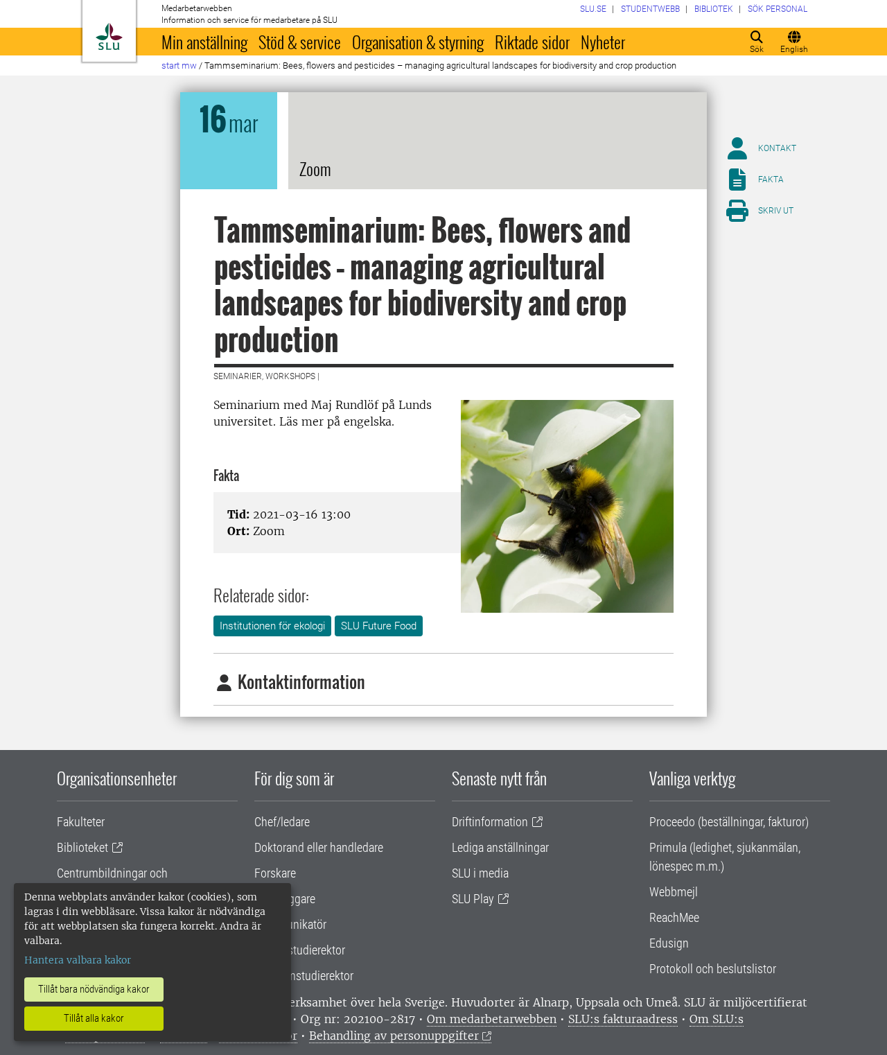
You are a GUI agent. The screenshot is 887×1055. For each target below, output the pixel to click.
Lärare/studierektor (299, 950)
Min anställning (204, 41)
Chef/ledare (282, 821)
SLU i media (480, 873)
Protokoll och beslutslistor (712, 968)
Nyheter (603, 41)
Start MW (179, 65)
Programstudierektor (303, 975)
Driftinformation (490, 821)
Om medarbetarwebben (491, 1019)
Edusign (669, 943)
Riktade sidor (532, 41)
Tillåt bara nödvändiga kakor (94, 989)
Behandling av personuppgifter (394, 1036)
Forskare (275, 873)
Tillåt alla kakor (94, 1018)
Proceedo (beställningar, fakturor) (729, 821)
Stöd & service (299, 41)
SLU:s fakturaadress (623, 1019)
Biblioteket (82, 847)
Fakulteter (81, 821)
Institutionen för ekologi (272, 626)
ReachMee (674, 917)
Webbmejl (673, 891)
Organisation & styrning (418, 41)
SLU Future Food (378, 626)
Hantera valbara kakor (77, 960)
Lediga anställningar (500, 847)
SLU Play (473, 898)
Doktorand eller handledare (318, 847)
